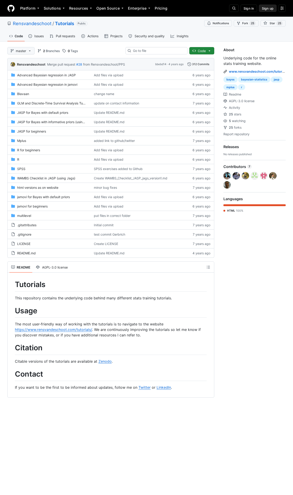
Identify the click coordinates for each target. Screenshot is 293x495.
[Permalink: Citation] (11, 348)
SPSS (21, 169)
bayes (230, 79)
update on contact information (116, 103)
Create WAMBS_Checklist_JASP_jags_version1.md (130, 178)
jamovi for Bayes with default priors (43, 197)
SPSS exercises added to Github (118, 169)
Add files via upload (108, 75)
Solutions (52, 8)
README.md (26, 253)
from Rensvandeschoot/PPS (104, 64)
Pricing (161, 8)
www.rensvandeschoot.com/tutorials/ (259, 71)
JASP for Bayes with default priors (42, 112)
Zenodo (105, 361)
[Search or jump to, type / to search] (234, 8)
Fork (248, 23)
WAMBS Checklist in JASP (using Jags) (46, 178)
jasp (276, 79)
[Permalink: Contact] (11, 374)
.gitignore (24, 234)
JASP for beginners (31, 131)
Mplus (21, 141)
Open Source (108, 8)
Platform (27, 8)
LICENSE (23, 244)
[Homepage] (11, 8)
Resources (78, 8)
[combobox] (158, 50)
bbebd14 (160, 64)
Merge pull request (61, 64)
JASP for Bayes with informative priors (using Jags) (55, 122)
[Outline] (208, 267)
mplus (230, 87)
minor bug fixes (105, 187)
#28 (79, 64)
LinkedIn (164, 387)
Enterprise (137, 8)
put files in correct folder (112, 216)
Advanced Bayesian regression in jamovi (47, 84)
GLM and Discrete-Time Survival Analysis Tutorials (54, 103)
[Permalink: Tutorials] (11, 284)
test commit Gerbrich (109, 234)
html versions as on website (37, 187)
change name (104, 94)
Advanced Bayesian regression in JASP (46, 75)
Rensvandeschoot (32, 23)
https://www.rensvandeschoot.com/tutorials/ (53, 329)
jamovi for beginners (32, 206)
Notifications (221, 23)
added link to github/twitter (114, 141)
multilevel (24, 216)
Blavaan (23, 94)
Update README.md (109, 112)
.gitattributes (26, 225)
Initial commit (104, 225)
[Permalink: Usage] (11, 311)
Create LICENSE (106, 244)
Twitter (144, 387)
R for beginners (28, 150)
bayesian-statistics (254, 79)
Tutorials (64, 23)
